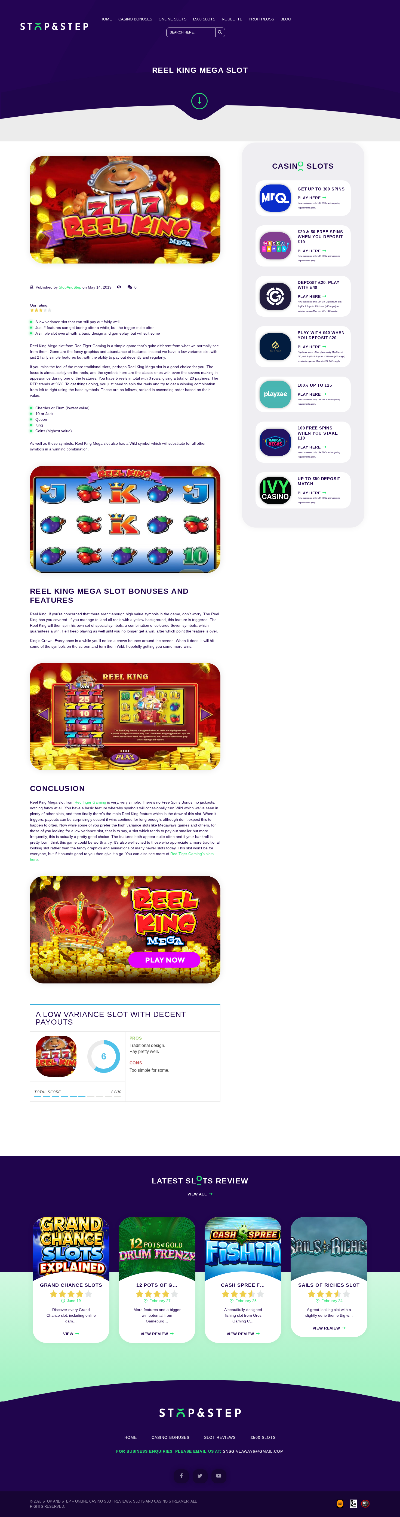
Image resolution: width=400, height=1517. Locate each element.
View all (197, 1194)
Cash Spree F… (243, 1285)
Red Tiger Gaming (90, 802)
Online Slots (172, 19)
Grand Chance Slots (71, 1285)
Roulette (232, 19)
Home (106, 19)
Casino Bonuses (135, 19)
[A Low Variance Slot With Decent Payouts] (56, 1057)
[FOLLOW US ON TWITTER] (200, 1476)
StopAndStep (70, 287)
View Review (154, 1334)
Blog (286, 19)
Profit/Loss (261, 19)
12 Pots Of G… (157, 1285)
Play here (309, 198)
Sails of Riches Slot (329, 1285)
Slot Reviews (220, 1437)
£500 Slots (204, 19)
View (68, 1334)
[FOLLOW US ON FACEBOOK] (181, 1476)
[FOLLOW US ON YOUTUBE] (218, 1476)
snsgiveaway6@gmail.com (253, 1451)
